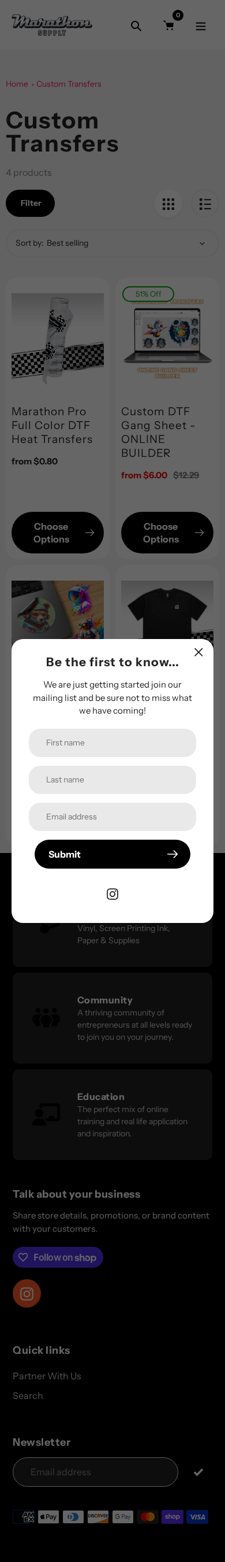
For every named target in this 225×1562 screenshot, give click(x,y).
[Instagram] (112, 893)
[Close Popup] (199, 652)
